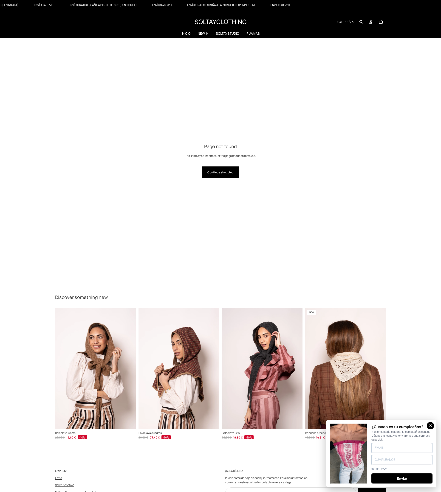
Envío (58, 478)
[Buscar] (361, 22)
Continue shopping (220, 172)
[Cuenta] (371, 22)
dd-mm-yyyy (379, 468)
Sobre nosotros (64, 485)
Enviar (402, 478)
